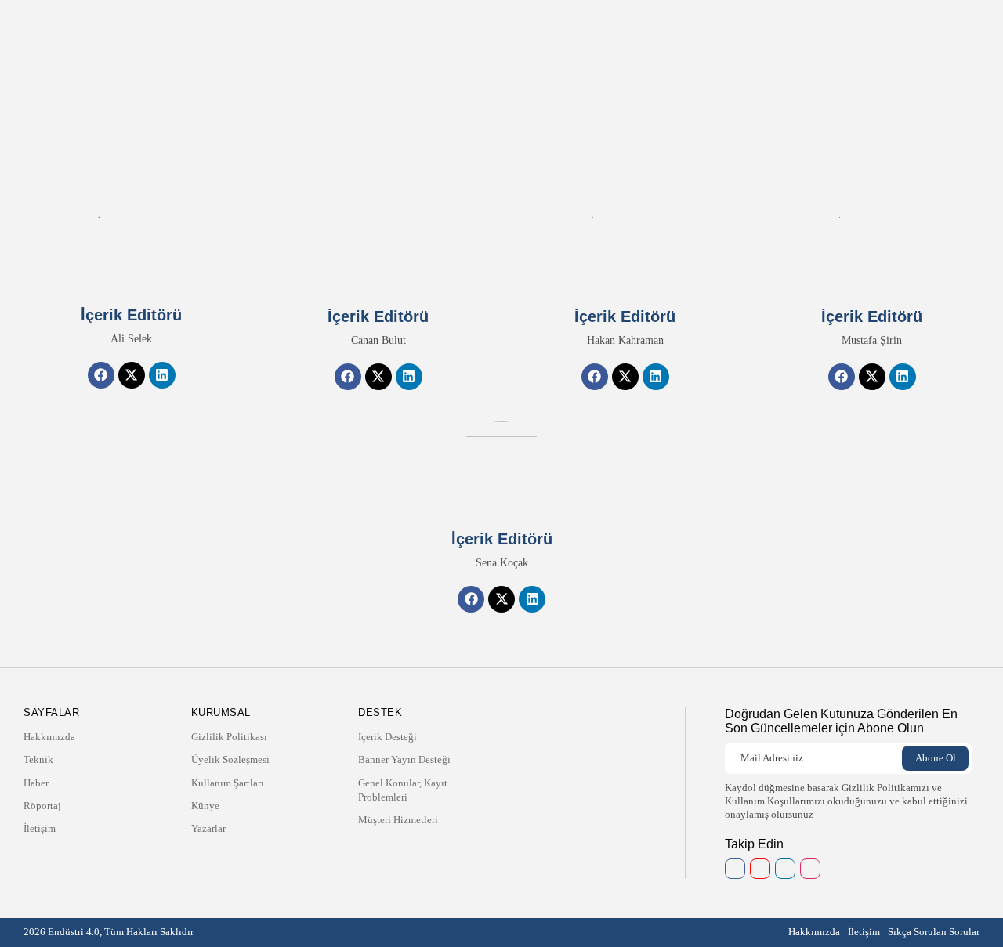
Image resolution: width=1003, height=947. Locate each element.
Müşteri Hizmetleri (398, 820)
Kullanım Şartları (227, 783)
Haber (507, 27)
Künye (205, 805)
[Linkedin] (162, 375)
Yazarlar (208, 828)
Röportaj (551, 27)
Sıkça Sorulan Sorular (933, 932)
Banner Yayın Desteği (404, 759)
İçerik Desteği (387, 737)
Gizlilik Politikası (229, 737)
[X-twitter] (131, 375)
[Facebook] (101, 375)
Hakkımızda (414, 27)
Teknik (468, 27)
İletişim (599, 27)
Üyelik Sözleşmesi (230, 759)
